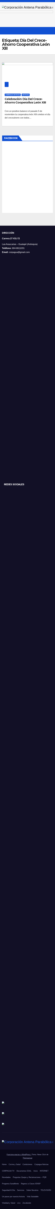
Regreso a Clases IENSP (31, 1184)
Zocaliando (27, 1203)
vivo (18, 1203)
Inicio (36, 1171)
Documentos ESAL (24, 1171)
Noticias (25, 94)
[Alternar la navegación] (51, 31)
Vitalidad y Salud (8, 1203)
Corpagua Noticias (12, 94)
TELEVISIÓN (46, 1190)
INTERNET (44, 1171)
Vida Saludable (32, 1197)
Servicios (20, 1190)
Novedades (6, 1177)
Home (4, 1164)
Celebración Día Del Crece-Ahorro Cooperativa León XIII (25, 100)
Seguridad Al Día (8, 1190)
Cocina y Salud (14, 1164)
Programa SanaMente (10, 1184)
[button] (46, 31)
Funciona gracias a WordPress (19, 1155)
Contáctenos (27, 1164)
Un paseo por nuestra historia (13, 1197)
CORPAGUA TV (8, 1171)
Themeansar (27, 1158)
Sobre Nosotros (32, 1190)
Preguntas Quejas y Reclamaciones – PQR (29, 1177)
